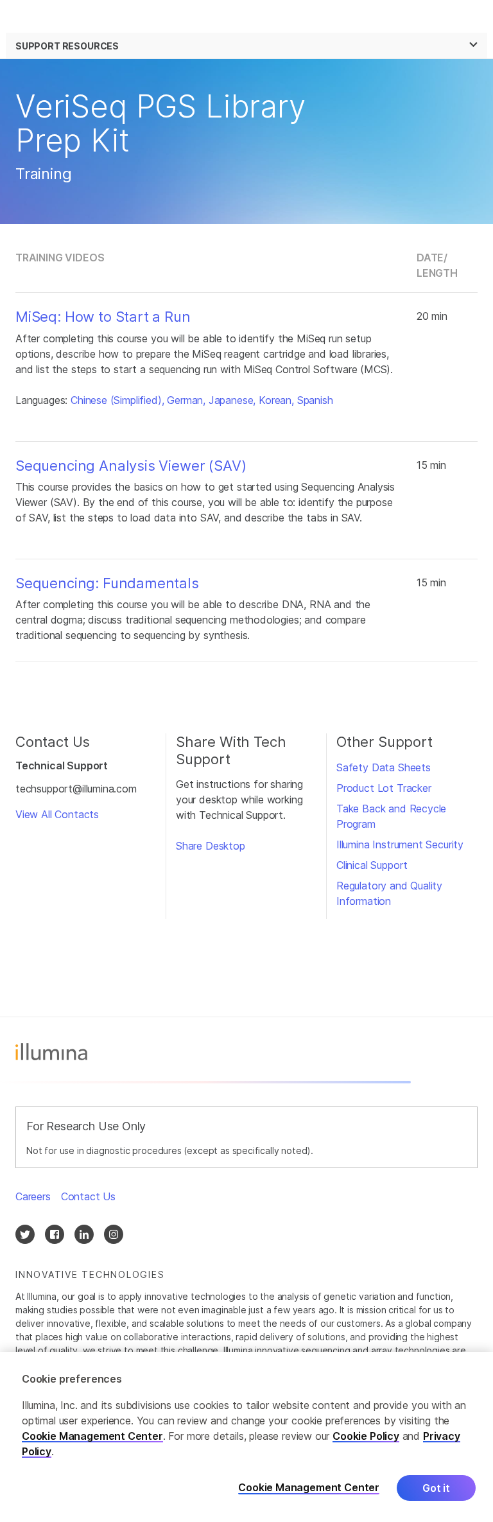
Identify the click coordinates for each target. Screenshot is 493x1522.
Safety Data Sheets (383, 767)
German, (186, 400)
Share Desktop (210, 845)
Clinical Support (372, 865)
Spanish (315, 400)
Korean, (276, 400)
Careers (33, 1196)
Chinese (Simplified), (117, 400)
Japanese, (232, 400)
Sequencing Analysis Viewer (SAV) (130, 465)
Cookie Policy (366, 1436)
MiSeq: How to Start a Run (103, 316)
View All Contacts (57, 814)
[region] (246, 1437)
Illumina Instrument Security (399, 844)
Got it (436, 1488)
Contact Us (88, 1196)
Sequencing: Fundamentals (107, 583)
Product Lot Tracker (383, 788)
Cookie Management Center (92, 1436)
